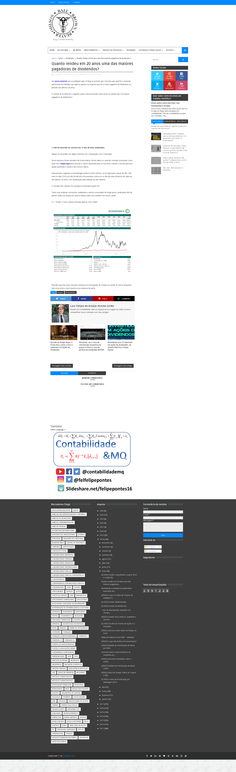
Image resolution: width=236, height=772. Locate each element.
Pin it (105, 299)
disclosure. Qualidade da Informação (68, 604)
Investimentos (91, 50)
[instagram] (181, 756)
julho (104, 563)
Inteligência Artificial (78, 669)
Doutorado (80, 612)
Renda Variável (70, 717)
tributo (69, 733)
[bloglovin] (164, 756)
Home (52, 50)
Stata (64, 725)
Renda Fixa (56, 717)
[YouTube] (168, 2)
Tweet (63, 299)
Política (62, 701)
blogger (64, 373)
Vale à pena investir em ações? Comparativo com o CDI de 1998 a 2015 (175, 160)
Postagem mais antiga (123, 366)
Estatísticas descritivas (73, 624)
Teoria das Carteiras (66, 729)
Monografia (57, 689)
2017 (102, 704)
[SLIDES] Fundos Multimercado (113, 602)
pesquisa (56, 697)
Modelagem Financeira (61, 685)
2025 (102, 515)
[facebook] (147, 756)
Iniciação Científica (73, 664)
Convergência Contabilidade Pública (68, 583)
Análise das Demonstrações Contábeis (69, 514)
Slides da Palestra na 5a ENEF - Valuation (117, 637)
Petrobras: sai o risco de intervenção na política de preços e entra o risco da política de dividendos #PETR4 (91, 346)
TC (53, 729)
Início (52, 2)
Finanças (67, 632)
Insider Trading (59, 669)
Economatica (66, 616)
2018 (102, 539)
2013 (102, 720)
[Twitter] (185, 2)
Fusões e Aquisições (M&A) (63, 648)
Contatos (76, 2)
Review (83, 717)
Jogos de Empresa (66, 673)
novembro (106, 547)
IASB (69, 656)
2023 (102, 519)
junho (104, 567)
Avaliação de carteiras (73, 539)
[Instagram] (173, 2)
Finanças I (83, 636)
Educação (79, 616)
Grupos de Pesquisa (112, 50)
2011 (102, 728)
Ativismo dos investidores (63, 535)
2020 (102, 531)
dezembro (106, 543)
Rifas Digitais (58, 721)
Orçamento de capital (71, 693)
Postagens (150, 547)
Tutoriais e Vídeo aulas (150, 50)
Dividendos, (97, 74)
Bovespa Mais (58, 543)
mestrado (81, 673)
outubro (105, 551)
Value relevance (59, 742)
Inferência (56, 664)
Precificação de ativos (78, 701)
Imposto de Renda (59, 660)
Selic (86, 721)
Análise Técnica (59, 526)
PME (54, 701)
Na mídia (77, 50)
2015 (102, 712)
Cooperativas (58, 587)
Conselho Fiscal (59, 551)
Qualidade (56, 713)
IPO (53, 673)
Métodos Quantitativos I (62, 681)
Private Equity (58, 709)
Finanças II (57, 640)
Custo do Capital (59, 595)
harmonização (58, 656)
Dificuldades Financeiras (63, 599)
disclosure (82, 599)
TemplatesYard (69, 756)
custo (78, 591)
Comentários (170, 121)
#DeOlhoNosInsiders (61, 510)
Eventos (63, 628)
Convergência (58, 579)
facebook (92, 373)
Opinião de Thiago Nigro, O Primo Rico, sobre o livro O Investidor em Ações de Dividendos (61, 346)
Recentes (182, 121)
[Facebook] (177, 2)
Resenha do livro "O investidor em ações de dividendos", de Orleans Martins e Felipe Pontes (120, 346)
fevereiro (106, 695)
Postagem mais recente (61, 366)
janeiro (105, 699)
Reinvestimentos (71, 713)
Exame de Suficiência (78, 628)
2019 (102, 535)
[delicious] (185, 756)
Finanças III (70, 640)
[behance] (177, 756)
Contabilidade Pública (61, 571)
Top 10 (81, 729)
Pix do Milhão (79, 697)
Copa (69, 587)
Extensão (56, 632)
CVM (71, 595)
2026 (102, 511)
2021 (102, 527)
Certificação (68, 547)
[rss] (173, 756)
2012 (102, 724)
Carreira (56, 547)
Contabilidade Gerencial (62, 563)
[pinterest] (160, 756)
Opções (55, 693)
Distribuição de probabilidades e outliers (70, 608)
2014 (102, 716)
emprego (56, 624)
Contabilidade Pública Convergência (68, 575)
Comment (126, 299)
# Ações (60, 292)
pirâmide (66, 697)
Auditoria (56, 539)
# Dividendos (71, 292)
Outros (169, 50)
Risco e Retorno (74, 721)
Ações (60, 58)
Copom (77, 587)
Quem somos (63, 2)
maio (104, 571)
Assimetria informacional (63, 530)
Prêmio (55, 705)
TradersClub (57, 733)
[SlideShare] (181, 2)
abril (104, 687)
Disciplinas (63, 50)
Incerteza (75, 660)
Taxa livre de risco (78, 725)
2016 (102, 708)
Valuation (84, 738)
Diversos (56, 612)
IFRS (76, 656)
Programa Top (73, 709)
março (105, 691)
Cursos (69, 591)
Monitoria (78, 685)
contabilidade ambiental (62, 555)
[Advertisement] (143, 26)
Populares (157, 121)
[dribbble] (168, 756)
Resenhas (131, 50)
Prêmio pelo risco (69, 705)
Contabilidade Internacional (64, 567)
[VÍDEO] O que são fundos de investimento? (118, 641)
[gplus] (155, 756)
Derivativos (81, 595)
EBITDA (55, 616)
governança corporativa (63, 652)
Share (83, 299)
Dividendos (70, 58)
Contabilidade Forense (62, 559)
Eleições (77, 620)
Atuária (81, 535)
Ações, (90, 74)
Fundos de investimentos (63, 644)
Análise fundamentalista (63, 522)
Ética (54, 628)
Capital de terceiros (75, 543)
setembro (106, 555)
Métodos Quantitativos (62, 677)
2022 (102, 523)
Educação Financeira (61, 620)
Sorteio (55, 725)
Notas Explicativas (80, 689)
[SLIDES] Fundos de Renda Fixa (113, 606)
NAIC (67, 689)
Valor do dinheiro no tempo (64, 738)
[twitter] (151, 756)
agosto (105, 559)
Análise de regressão (61, 518)
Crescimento (57, 591)
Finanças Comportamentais (64, 636)
